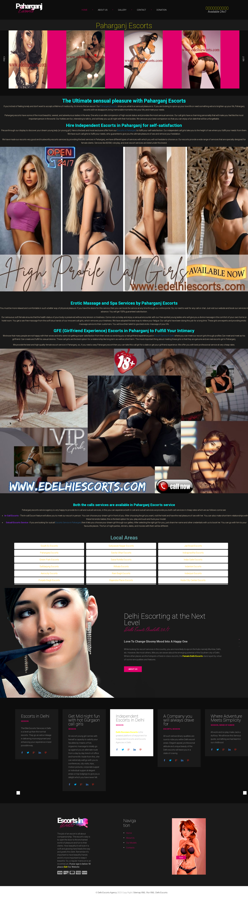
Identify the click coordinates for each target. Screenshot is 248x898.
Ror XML (150, 892)
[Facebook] (22, 753)
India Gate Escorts (193, 559)
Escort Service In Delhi (164, 336)
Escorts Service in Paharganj (68, 522)
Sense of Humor (226, 725)
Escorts (167, 729)
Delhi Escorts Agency (107, 892)
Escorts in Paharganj (126, 130)
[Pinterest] (45, 753)
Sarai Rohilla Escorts (121, 559)
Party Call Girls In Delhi (189, 673)
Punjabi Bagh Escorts (49, 580)
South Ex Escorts (49, 545)
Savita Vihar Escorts (121, 552)
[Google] (34, 753)
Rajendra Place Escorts (121, 580)
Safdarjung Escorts (49, 566)
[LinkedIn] (40, 753)
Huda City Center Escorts (193, 580)
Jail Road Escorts (193, 545)
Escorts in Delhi (35, 716)
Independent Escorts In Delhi (130, 718)
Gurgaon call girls (84, 722)
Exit (65, 867)
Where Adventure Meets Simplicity (226, 718)
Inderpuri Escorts (193, 573)
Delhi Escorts (161, 892)
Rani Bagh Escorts (121, 573)
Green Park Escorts (49, 559)
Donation (161, 10)
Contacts (130, 847)
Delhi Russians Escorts (127, 732)
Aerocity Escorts (49, 573)
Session (25, 721)
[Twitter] (28, 753)
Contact (141, 10)
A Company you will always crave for (178, 720)
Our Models (131, 843)
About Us (102, 10)
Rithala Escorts (121, 566)
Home (84, 10)
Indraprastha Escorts (193, 552)
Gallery (122, 10)
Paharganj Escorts (124, 26)
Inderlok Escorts (193, 566)
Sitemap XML (139, 892)
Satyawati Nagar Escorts (121, 545)
